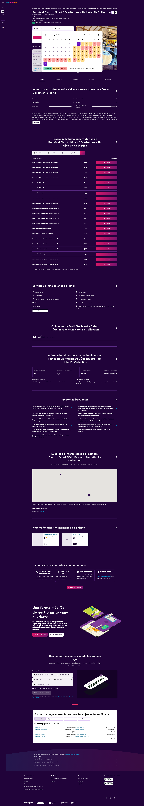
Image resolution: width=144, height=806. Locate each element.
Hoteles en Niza (79, 727)
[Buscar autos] (3, 14)
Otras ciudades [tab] (40, 719)
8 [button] (65, 48)
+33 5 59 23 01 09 (37, 20)
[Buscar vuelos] (3, 7)
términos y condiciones (59, 696)
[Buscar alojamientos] (3, 11)
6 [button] (57, 48)
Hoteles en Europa (46, 8)
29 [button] (65, 60)
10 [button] (45, 52)
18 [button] (49, 56)
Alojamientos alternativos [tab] (55, 719)
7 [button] (61, 48)
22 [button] (65, 56)
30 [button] (69, 60)
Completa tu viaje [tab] (84, 719)
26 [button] (53, 60)
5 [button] (53, 48)
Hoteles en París (39, 727)
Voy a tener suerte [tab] (70, 719)
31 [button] (45, 64)
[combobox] (54, 675)
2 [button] (69, 44)
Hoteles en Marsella (80, 732)
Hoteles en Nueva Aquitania (69, 8)
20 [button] (57, 56)
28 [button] (61, 60)
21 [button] (61, 56)
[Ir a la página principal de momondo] (11, 2)
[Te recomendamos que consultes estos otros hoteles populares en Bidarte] (116, 528)
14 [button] (61, 52)
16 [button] (69, 52)
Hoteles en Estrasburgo (41, 732)
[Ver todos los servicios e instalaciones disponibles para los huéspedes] (116, 286)
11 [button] (49, 52)
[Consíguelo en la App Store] (108, 783)
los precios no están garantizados (72, 754)
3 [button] (45, 48)
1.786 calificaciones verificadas (52, 22)
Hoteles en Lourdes (80, 734)
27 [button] (57, 60)
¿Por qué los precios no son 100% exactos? (47, 765)
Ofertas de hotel (36, 8)
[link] (75, 587)
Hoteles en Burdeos (40, 736)
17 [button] (45, 56)
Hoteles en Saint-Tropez (41, 739)
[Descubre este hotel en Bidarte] (116, 91)
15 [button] (65, 52)
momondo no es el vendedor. (43, 759)
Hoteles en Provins (80, 739)
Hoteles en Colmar (40, 734)
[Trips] (3, 23)
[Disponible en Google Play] (108, 779)
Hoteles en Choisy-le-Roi (81, 736)
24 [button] (45, 60)
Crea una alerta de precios (104, 576)
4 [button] (49, 48)
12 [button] (53, 52)
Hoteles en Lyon (79, 729)
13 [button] (57, 52)
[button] (3, 2)
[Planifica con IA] (3, 18)
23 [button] (69, 56)
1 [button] (65, 44)
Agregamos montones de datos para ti (46, 762)
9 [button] (69, 48)
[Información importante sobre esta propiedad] (116, 359)
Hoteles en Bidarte (82, 8)
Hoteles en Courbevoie (41, 729)
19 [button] (53, 56)
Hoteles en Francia (56, 8)
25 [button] (49, 60)
